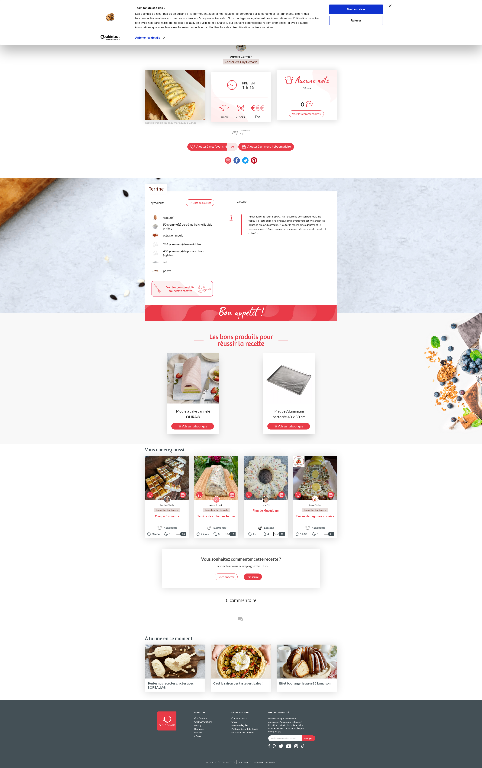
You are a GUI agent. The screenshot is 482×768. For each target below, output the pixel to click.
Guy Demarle (200, 718)
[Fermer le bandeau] (390, 6)
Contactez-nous (239, 718)
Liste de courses (202, 202)
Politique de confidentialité (244, 728)
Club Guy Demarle (203, 721)
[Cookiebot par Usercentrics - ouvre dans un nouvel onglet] (110, 38)
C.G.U (234, 721)
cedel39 (266, 505)
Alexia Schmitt (216, 505)
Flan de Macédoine (266, 511)
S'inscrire (253, 577)
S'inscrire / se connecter (220, 762)
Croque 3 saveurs (167, 516)
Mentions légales (239, 725)
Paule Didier (315, 505)
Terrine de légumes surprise (315, 516)
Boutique (199, 728)
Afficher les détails (147, 37)
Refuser (356, 20)
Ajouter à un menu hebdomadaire (269, 146)
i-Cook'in (198, 736)
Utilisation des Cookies (242, 732)
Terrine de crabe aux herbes (216, 516)
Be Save (198, 732)
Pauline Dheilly (167, 505)
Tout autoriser (356, 9)
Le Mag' (198, 725)
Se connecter (226, 577)
